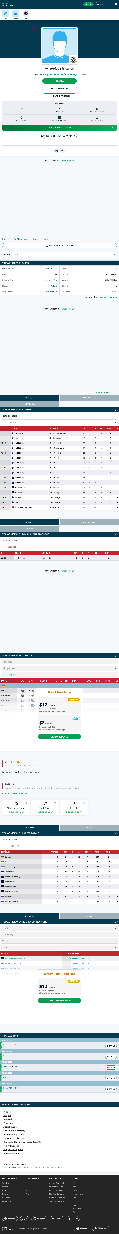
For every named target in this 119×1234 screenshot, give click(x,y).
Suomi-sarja (55, 492)
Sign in (100, 4)
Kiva (16, 438)
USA (4, 1190)
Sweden (5, 1183)
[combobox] (13, 254)
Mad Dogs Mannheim (50, 74)
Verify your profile (11, 1167)
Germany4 (71, 74)
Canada (5, 1186)
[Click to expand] (116, 922)
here (60, 1167)
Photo (75, 1197)
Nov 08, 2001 (51, 268)
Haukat (18, 502)
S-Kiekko (18, 492)
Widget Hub (77, 1183)
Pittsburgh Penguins (57, 1197)
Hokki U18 (19, 443)
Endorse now (16, 812)
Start (4, 239)
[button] (59, 81)
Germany (6, 1197)
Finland (54, 286)
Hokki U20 (19, 463)
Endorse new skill (12, 794)
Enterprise (77, 1208)
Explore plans (59, 736)
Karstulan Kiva (50, 292)
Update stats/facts (61, 245)
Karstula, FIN (51, 280)
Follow (59, 81)
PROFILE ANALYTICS (66, 136)
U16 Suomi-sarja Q (58, 433)
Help (75, 1190)
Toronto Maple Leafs (57, 1201)
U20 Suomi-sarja (57, 472)
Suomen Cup (47, 558)
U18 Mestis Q (55, 443)
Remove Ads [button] (68, 160)
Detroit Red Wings (56, 1186)
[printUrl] (62, 150)
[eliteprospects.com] (7, 4)
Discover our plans (60, 127)
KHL (27, 1186)
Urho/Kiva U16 (21, 433)
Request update (108, 297)
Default (30, 397)
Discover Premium (59, 1000)
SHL (27, 1190)
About (75, 1186)
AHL (27, 1194)
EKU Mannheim (20, 239)
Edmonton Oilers (56, 1190)
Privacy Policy (78, 1194)
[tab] (29, 398)
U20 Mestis (54, 463)
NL (27, 1201)
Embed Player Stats (106, 392)
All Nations (6, 1201)
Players (29, 916)
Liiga (27, 1197)
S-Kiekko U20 (20, 487)
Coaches (30, 404)
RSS (74, 1205)
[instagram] (56, 150)
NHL (27, 1183)
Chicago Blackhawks (57, 1183)
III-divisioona (55, 438)
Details (111, 1046)
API (74, 1201)
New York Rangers (56, 1194)
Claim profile (61, 96)
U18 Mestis (54, 458)
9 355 (46, 136)
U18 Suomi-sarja (57, 448)
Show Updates (59, 88)
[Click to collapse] (116, 409)
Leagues (30, 827)
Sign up (88, 4)
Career (75, 1212)
